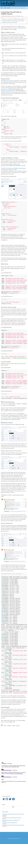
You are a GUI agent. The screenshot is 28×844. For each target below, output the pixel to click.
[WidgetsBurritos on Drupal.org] (4, 799)
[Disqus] (14, 744)
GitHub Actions (21, 26)
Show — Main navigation (5, 7)
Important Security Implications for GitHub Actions (11, 820)
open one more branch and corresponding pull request (16, 525)
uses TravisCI (7, 92)
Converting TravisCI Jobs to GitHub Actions (9, 822)
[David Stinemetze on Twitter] (10, 799)
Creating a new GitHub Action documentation (17, 168)
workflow (13, 725)
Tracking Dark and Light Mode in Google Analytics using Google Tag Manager (13, 814)
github (2, 725)
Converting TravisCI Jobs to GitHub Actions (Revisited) (13, 21)
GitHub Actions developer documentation (11, 80)
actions (5, 725)
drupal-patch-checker (12, 87)
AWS (21, 68)
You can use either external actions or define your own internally (13, 164)
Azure (7, 70)
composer (17, 725)
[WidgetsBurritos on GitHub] (7, 799)
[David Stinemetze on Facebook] (13, 799)
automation (9, 725)
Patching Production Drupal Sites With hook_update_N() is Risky (13, 825)
